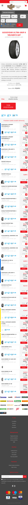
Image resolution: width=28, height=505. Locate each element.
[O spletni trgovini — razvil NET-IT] (24, 503)
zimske (8, 24)
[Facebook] (12, 486)
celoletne (13, 24)
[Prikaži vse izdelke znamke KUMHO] (17, 405)
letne (3, 24)
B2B (14, 442)
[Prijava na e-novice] (25, 476)
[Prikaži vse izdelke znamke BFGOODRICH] (17, 397)
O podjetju (14, 421)
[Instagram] (14, 486)
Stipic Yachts (14, 467)
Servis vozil (14, 452)
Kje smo (14, 423)
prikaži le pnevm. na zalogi (7, 26)
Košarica (25, 5)
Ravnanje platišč (14, 456)
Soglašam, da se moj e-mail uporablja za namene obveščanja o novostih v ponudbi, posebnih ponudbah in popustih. (13, 481)
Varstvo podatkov (14, 438)
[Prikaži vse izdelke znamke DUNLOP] (3, 401)
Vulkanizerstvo (14, 450)
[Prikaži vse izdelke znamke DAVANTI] (10, 409)
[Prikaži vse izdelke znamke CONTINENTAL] (10, 405)
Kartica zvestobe (14, 440)
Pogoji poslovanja (14, 436)
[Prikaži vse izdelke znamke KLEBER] (10, 397)
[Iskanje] (26, 2)
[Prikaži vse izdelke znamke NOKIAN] (3, 409)
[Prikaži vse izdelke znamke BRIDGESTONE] (3, 405)
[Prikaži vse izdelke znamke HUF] (17, 409)
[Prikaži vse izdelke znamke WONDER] (25, 409)
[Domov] (14, 6)
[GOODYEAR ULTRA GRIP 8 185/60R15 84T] (14, 49)
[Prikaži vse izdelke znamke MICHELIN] (3, 397)
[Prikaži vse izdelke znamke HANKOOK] (25, 405)
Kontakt (14, 425)
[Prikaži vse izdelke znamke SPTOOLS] (3, 413)
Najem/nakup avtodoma (14, 465)
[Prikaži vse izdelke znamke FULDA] (10, 401)
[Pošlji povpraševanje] (23, 170)
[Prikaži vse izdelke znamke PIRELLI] (25, 401)
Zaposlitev (14, 427)
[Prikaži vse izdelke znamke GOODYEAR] (25, 397)
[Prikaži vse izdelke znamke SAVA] (17, 401)
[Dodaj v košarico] (26, 133)
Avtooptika (14, 454)
